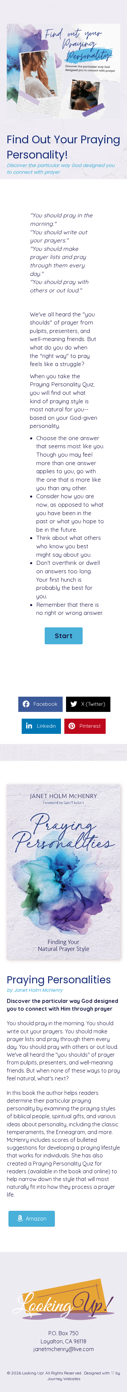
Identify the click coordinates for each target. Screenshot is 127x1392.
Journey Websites (63, 1378)
